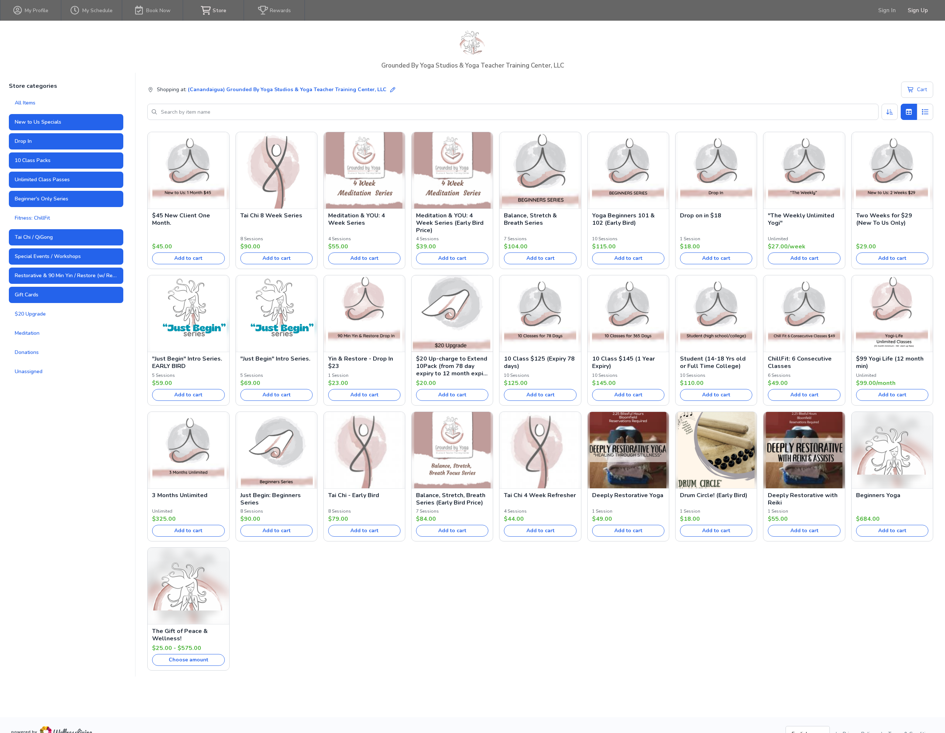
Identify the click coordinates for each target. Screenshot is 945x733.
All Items (25, 102)
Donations (27, 352)
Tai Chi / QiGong (34, 237)
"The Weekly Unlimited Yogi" (801, 219)
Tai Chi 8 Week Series (271, 215)
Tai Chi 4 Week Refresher (540, 495)
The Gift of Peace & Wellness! (180, 634)
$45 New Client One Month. (181, 219)
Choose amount (188, 659)
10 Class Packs (33, 160)
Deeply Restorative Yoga (627, 495)
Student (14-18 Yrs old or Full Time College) (713, 362)
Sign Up (918, 10)
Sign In (887, 10)
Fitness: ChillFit (32, 217)
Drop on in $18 (700, 215)
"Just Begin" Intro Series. (275, 358)
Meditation (27, 333)
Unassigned (28, 371)
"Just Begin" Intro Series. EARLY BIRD (187, 362)
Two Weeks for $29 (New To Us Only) (884, 219)
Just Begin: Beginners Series (270, 499)
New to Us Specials (38, 121)
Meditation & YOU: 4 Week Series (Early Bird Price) (450, 223)
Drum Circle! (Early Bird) (714, 495)
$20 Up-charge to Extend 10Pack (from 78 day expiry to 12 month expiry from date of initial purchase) (452, 366)
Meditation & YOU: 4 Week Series (356, 219)
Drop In (23, 141)
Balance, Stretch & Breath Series (530, 219)
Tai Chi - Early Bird (353, 495)
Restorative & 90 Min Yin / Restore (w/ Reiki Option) (69, 275)
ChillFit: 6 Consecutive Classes (800, 362)
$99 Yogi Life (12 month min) (890, 362)
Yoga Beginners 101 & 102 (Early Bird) (623, 219)
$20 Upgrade (30, 313)
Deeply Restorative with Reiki (803, 499)
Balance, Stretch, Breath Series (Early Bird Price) (450, 499)
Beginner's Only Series (41, 198)
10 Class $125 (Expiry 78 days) (539, 362)
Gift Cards (26, 294)
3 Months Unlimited (179, 495)
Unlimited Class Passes (42, 179)
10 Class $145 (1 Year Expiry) (623, 362)
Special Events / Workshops (48, 256)
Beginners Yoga (878, 495)
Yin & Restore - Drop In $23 (360, 362)
